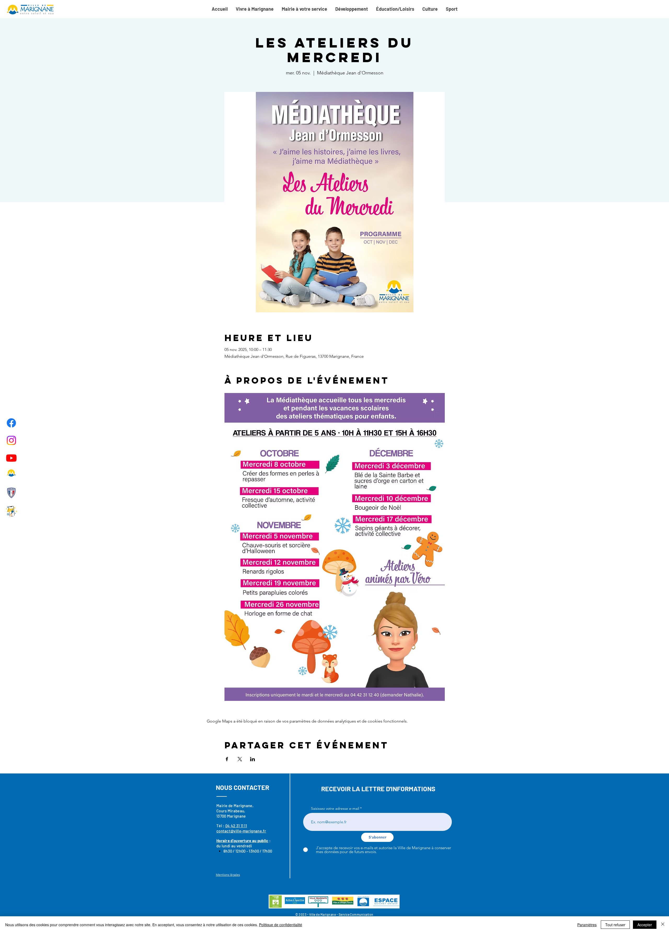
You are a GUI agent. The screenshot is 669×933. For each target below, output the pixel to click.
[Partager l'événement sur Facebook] (226, 759)
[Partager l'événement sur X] (239, 759)
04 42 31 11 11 (236, 825)
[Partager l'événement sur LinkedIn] (252, 759)
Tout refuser (615, 924)
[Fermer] (663, 924)
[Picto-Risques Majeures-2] (11, 510)
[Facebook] (11, 423)
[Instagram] (11, 440)
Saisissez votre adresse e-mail (335, 808)
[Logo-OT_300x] (11, 475)
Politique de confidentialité (280, 924)
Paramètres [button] (587, 924)
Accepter (644, 924)
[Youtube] (11, 458)
